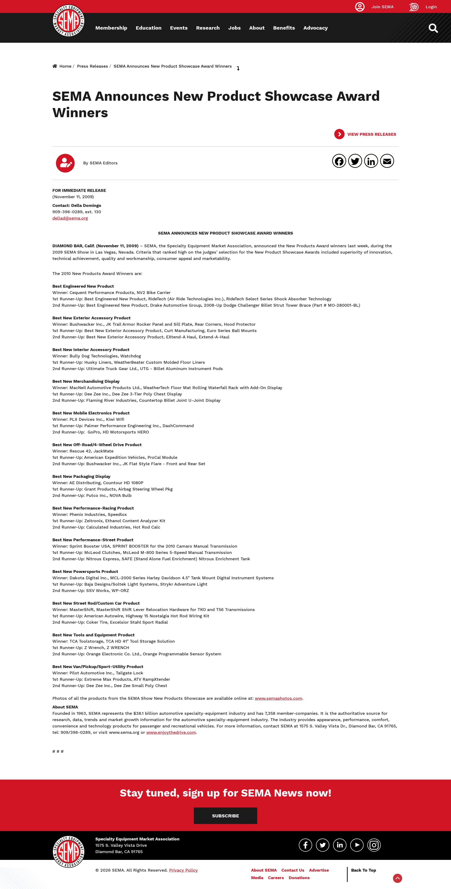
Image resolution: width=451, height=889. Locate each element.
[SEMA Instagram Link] (374, 845)
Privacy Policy (183, 870)
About (257, 28)
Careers (276, 877)
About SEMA (264, 870)
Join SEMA (383, 6)
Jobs (234, 28)
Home (65, 66)
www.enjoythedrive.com (171, 732)
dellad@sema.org (70, 218)
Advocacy (315, 28)
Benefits (284, 28)
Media (257, 877)
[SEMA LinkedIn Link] (339, 845)
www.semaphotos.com (278, 698)
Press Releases (92, 66)
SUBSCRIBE (225, 816)
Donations (299, 877)
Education (149, 28)
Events (179, 28)
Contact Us (292, 870)
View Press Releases (371, 134)
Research (208, 28)
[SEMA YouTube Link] (357, 845)
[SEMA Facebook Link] (305, 845)
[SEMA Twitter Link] (322, 845)
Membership (111, 28)
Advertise (319, 870)
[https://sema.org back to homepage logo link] (437, 28)
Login (431, 6)
